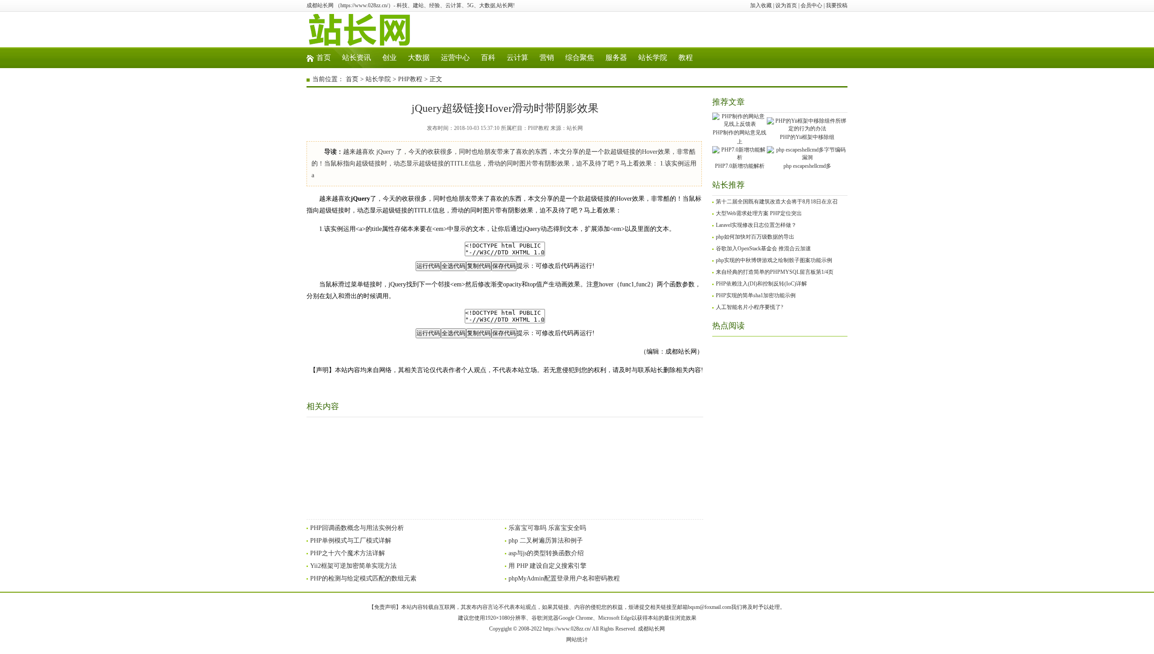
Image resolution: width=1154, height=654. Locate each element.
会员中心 (811, 5)
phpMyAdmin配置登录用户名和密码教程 (564, 578)
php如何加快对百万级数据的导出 (755, 237)
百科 (488, 57)
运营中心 (455, 57)
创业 (389, 57)
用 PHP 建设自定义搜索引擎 (547, 565)
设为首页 (786, 5)
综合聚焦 (579, 57)
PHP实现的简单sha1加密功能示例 (756, 295)
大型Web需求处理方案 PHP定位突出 (759, 213)
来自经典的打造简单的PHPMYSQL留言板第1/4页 (774, 272)
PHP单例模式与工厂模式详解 (350, 540)
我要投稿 (836, 5)
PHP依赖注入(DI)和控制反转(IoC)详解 (761, 284)
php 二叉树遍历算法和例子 (545, 540)
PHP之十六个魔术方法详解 (347, 553)
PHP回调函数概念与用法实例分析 (357, 528)
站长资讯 (356, 57)
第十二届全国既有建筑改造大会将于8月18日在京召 (777, 201)
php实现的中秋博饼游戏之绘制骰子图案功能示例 (774, 260)
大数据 (419, 57)
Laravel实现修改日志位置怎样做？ (756, 225)
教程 (685, 57)
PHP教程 (410, 79)
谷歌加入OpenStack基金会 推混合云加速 (763, 248)
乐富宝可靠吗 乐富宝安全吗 (547, 528)
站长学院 (652, 57)
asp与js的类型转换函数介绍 (546, 553)
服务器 (616, 57)
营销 (547, 57)
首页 (323, 57)
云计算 (517, 57)
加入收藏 (761, 5)
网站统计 (577, 639)
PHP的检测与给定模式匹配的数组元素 (363, 578)
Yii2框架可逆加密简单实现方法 (353, 565)
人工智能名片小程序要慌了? (749, 307)
